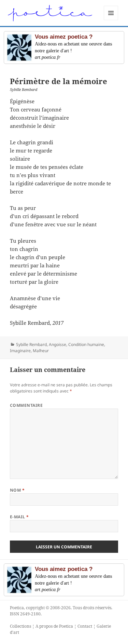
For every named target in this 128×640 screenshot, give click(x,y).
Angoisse (57, 344)
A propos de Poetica (54, 626)
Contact (84, 626)
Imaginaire (20, 351)
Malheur (41, 351)
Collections (20, 626)
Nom (17, 490)
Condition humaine (86, 344)
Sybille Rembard (31, 344)
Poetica (17, 608)
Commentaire (26, 405)
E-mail (19, 517)
